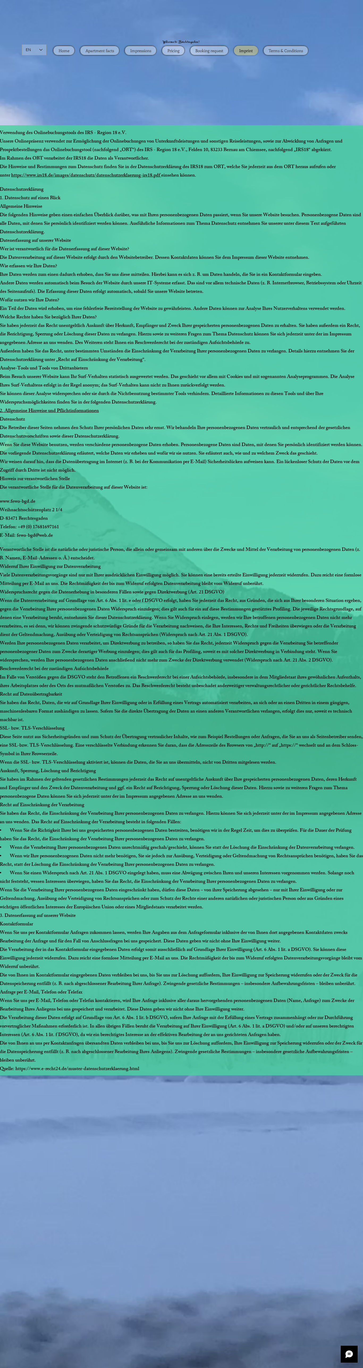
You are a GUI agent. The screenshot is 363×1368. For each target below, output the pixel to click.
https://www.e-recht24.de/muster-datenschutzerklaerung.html (77, 1069)
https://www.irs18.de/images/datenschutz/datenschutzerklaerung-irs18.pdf (86, 176)
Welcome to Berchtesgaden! (181, 42)
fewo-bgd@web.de (35, 536)
